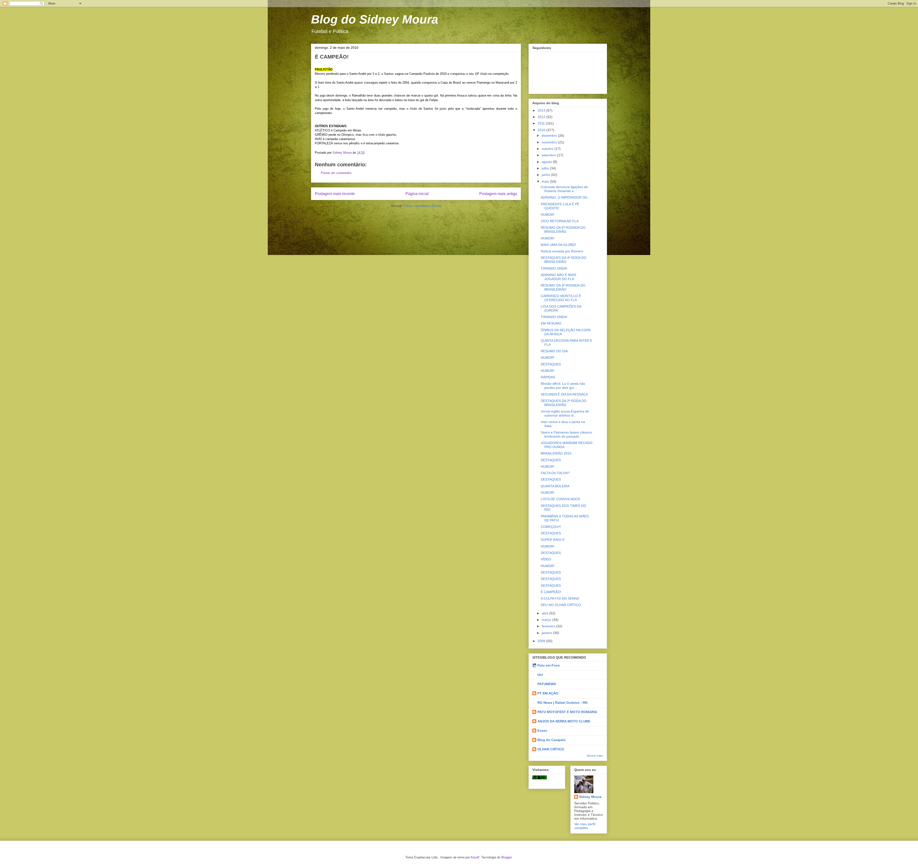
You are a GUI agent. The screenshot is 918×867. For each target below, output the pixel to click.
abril (545, 613)
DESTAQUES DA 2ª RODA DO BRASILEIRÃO (563, 403)
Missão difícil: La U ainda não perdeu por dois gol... (563, 386)
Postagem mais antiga (498, 194)
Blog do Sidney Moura (374, 19)
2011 (542, 123)
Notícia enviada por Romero (562, 251)
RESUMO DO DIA (554, 351)
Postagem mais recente (335, 194)
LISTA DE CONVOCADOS (560, 499)
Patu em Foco (548, 665)
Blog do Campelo (551, 740)
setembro (549, 155)
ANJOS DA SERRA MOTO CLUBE (563, 721)
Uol (540, 675)
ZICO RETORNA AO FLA (560, 221)
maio (546, 181)
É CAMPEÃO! (551, 592)
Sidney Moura (590, 797)
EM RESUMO (551, 323)
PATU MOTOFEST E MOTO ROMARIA (567, 712)
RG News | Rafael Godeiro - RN (562, 702)
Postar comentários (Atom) (422, 206)
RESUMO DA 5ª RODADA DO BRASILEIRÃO (563, 229)
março (547, 620)
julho (546, 168)
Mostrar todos (595, 755)
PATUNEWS (546, 684)
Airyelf (474, 857)
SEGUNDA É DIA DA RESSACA (564, 394)
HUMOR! (547, 215)
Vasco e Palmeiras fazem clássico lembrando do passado (566, 434)
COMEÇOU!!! (551, 527)
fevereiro (549, 626)
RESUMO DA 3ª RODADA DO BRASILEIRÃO (563, 287)
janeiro (547, 633)
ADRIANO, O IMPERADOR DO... (565, 197)
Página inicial (417, 194)
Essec (542, 730)
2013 (542, 110)
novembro (550, 142)
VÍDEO (546, 559)
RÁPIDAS (548, 377)
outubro (548, 149)
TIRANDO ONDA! (554, 268)
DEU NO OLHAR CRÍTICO (561, 605)
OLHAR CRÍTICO (550, 749)
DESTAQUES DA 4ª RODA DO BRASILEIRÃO (563, 260)
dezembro (550, 135)
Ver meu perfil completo (584, 826)
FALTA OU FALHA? (555, 473)
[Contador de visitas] (539, 778)
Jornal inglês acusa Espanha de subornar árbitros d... (565, 413)
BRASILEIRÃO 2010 (556, 453)
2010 (542, 130)
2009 (542, 641)
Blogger (506, 857)
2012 (542, 117)
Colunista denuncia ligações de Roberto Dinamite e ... (564, 189)
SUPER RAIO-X (552, 540)
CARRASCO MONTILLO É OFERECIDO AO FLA (561, 298)
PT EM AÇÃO (547, 693)
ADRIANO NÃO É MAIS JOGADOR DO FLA (558, 277)
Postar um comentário (336, 173)
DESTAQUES (551, 364)
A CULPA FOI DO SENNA (560, 598)
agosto (547, 162)
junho (546, 175)
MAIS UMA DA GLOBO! (558, 245)
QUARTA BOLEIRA (555, 486)
